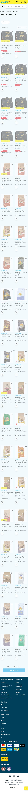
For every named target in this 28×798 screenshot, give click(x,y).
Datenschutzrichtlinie (10, 780)
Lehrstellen (4, 707)
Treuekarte (4, 692)
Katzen (3, 720)
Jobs (2, 705)
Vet (2, 737)
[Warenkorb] (13, 2)
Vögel (2, 731)
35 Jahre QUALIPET (20, 695)
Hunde (8, 11)
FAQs (2, 689)
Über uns (18, 692)
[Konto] (21, 2)
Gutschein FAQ (5, 695)
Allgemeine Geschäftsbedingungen (14, 782)
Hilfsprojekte (19, 689)
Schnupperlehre (5, 710)
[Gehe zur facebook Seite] (10, 776)
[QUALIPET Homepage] (5, 2)
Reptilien (3, 729)
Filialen (17, 682)
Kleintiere (3, 723)
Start (2, 11)
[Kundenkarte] (25, 2)
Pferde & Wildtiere (5, 734)
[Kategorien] (2, 6)
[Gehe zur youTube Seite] (18, 776)
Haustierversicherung (6, 697)
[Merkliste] (17, 2)
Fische (3, 726)
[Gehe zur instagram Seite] (14, 776)
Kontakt (3, 682)
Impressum (19, 780)
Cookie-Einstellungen (14, 784)
